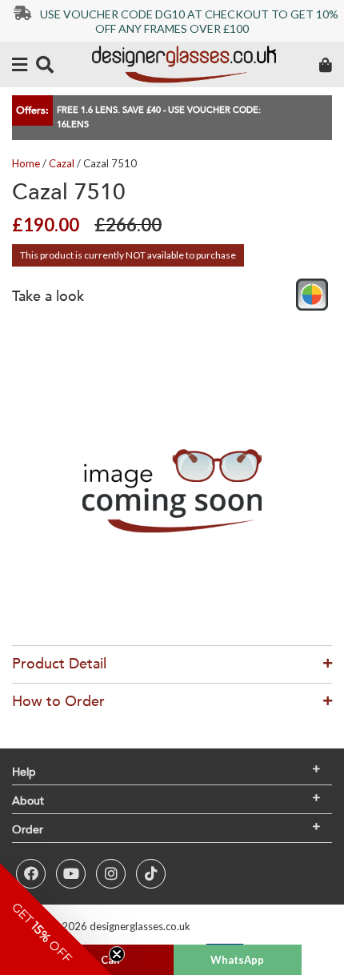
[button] (56, 919)
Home (26, 163)
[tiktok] (151, 874)
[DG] (184, 64)
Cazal (61, 163)
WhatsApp (237, 959)
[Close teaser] (117, 954)
